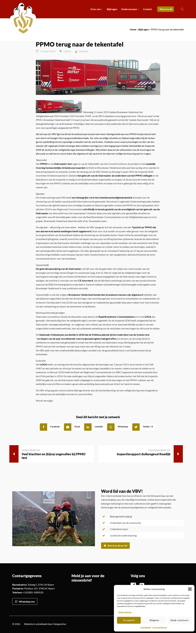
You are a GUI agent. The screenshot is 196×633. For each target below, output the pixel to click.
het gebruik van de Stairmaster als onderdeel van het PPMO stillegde (115, 175)
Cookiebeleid (145, 627)
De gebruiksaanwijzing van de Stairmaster (58, 268)
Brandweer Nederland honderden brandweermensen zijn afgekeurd (105, 294)
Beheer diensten (125, 612)
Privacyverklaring (159, 627)
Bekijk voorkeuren (179, 620)
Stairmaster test (63, 163)
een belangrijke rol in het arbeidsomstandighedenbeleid (102, 197)
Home (133, 29)
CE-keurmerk (85, 280)
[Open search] (182, 9)
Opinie (67, 51)
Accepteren (129, 620)
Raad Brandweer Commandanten (117, 316)
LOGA (148, 316)
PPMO (44, 163)
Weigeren (154, 620)
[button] (189, 589)
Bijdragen (143, 29)
